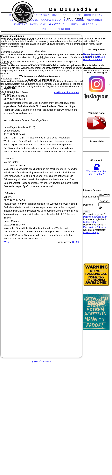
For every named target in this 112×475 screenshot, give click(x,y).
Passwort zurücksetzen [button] (95, 217)
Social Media (51, 20)
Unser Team (93, 15)
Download (38, 24)
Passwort (88, 205)
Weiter (7, 242)
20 (77, 242)
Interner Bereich (56, 29)
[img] (23, 12)
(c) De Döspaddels (41, 361)
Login (86, 211)
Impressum (89, 24)
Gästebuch (58, 24)
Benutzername (90, 196)
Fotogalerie (74, 20)
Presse (75, 15)
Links (74, 24)
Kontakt (20, 24)
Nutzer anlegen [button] (91, 222)
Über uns (59, 15)
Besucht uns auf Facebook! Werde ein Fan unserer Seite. (94, 57)
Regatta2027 (39, 15)
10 (73, 242)
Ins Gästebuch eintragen (66, 92)
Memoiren (94, 20)
